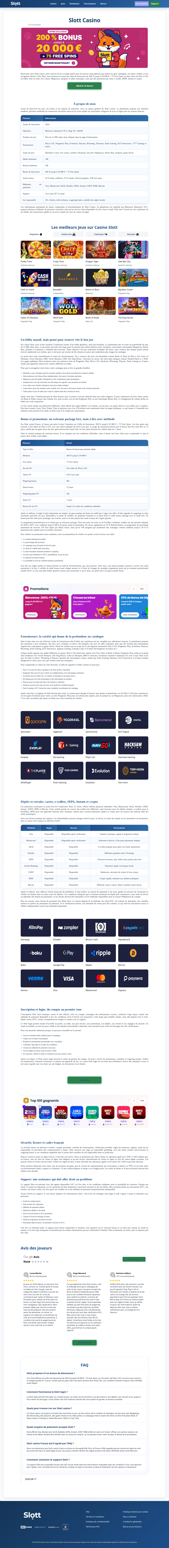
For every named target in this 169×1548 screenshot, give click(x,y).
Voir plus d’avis (84, 1342)
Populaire (34, 234)
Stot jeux (131, 234)
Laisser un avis (134, 1259)
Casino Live (66, 234)
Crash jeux (99, 234)
